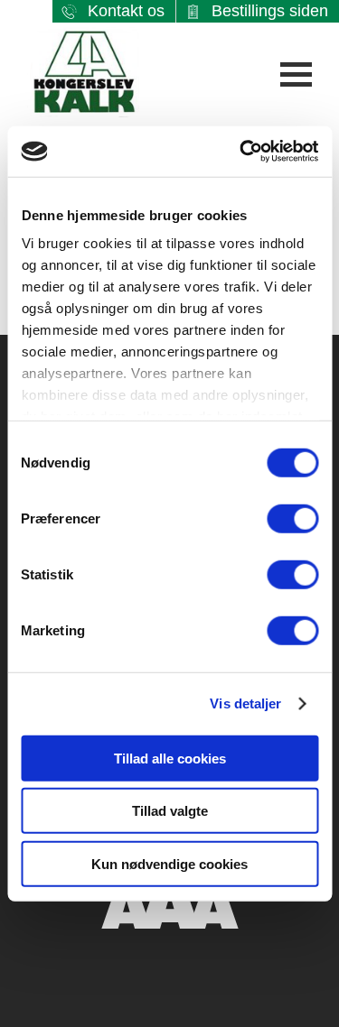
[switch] (292, 518)
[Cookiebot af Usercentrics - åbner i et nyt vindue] (241, 151)
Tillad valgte (170, 811)
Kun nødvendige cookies (169, 863)
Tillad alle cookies (170, 757)
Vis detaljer (245, 703)
